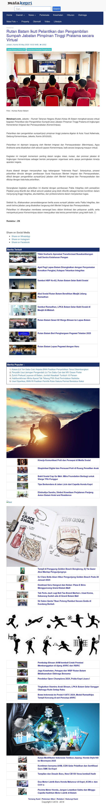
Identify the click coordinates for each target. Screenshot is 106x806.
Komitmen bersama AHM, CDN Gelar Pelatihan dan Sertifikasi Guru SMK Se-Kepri (68, 767)
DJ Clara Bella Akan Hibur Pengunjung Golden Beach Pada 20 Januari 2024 (68, 578)
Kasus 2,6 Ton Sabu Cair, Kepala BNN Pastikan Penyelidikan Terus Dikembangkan (50, 369)
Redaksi (60, 799)
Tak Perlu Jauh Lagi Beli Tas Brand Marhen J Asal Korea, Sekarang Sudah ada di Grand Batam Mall (65, 594)
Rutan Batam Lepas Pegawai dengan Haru (58, 346)
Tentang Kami (34, 799)
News (31, 14)
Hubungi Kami (71, 799)
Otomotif (37, 21)
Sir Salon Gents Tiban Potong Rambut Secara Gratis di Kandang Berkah (64, 602)
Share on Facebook (21, 242)
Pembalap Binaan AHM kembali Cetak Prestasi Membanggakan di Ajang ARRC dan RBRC (60, 664)
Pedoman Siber (48, 799)
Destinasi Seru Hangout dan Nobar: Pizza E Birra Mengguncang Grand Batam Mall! (62, 586)
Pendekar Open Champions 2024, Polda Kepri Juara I (64, 678)
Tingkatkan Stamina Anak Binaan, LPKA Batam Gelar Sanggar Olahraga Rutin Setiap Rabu (68, 688)
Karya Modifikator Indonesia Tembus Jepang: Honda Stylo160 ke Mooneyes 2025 (68, 759)
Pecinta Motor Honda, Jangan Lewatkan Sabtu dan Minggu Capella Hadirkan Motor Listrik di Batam (66, 791)
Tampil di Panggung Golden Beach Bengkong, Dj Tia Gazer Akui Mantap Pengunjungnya (67, 570)
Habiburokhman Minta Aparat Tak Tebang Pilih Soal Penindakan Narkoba (45, 378)
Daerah (19, 14)
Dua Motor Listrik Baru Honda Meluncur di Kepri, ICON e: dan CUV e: (68, 783)
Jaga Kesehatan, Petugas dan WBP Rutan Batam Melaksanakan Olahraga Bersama (62, 672)
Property (25, 21)
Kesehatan (58, 14)
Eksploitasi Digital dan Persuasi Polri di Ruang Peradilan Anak (68, 468)
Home (9, 14)
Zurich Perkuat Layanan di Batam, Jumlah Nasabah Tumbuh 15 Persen (44, 375)
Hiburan (70, 14)
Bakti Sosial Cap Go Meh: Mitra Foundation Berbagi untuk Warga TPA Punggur (66, 478)
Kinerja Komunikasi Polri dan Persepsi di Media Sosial (64, 460)
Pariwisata (44, 14)
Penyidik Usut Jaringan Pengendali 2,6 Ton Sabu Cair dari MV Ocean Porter (47, 372)
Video (47, 21)
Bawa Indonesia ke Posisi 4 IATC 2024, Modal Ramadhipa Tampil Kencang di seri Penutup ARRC (66, 696)
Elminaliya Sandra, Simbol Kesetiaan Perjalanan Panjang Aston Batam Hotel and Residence (65, 494)
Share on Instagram (21, 239)
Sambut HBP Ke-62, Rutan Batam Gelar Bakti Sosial (63, 280)
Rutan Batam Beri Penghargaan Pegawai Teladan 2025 (64, 333)
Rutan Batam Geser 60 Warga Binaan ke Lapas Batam (64, 319)
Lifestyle (58, 21)
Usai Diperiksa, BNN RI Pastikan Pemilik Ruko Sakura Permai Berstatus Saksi (48, 381)
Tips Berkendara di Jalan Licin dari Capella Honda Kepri (65, 484)
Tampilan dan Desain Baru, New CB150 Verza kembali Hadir (67, 773)
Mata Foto (11, 21)
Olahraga (82, 14)
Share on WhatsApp (21, 236)
